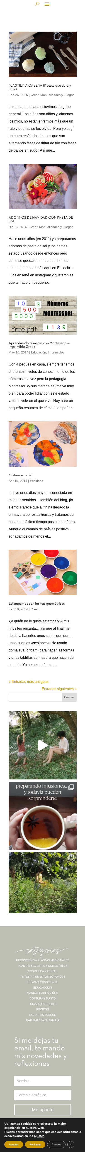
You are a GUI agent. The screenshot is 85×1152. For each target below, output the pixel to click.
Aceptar (14, 1144)
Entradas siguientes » (59, 689)
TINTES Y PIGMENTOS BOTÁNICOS (42, 976)
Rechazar (35, 1144)
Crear (35, 95)
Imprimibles (56, 352)
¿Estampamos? (20, 475)
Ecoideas (36, 481)
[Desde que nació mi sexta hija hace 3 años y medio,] (43, 886)
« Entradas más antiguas (29, 682)
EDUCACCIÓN (42, 987)
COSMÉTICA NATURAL (42, 971)
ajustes (39, 1136)
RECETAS (42, 1009)
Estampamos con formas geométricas (37, 603)
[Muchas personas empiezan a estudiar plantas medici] (43, 816)
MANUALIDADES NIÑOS (42, 993)
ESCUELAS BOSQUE (42, 1015)
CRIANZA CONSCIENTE (42, 982)
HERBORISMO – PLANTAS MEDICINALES (42, 960)
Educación (38, 352)
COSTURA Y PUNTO (43, 998)
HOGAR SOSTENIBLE (42, 1004)
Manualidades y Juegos (57, 95)
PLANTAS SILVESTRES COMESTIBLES (42, 965)
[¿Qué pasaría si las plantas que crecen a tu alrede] (43, 745)
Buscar (69, 697)
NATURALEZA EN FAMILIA (42, 1020)
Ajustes (56, 1144)
